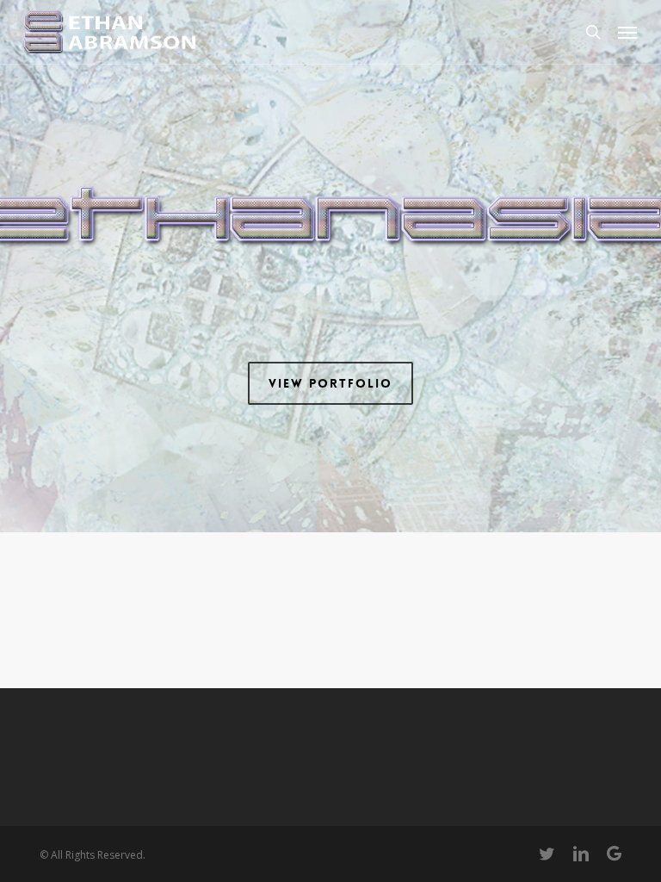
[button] (627, 31)
